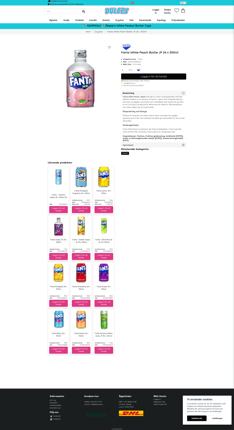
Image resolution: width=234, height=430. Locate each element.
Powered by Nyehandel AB (117, 429)
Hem (88, 31)
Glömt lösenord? (160, 404)
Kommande (145, 20)
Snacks (106, 20)
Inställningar (217, 418)
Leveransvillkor (55, 405)
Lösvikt (93, 20)
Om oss (53, 400)
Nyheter (53, 20)
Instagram (57, 419)
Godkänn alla (197, 418)
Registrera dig (159, 402)
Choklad (79, 20)
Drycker (120, 20)
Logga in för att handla (154, 76)
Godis (66, 20)
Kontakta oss (55, 408)
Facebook (57, 416)
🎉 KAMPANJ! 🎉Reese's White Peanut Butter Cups (117, 25)
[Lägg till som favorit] (177, 10)
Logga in (157, 399)
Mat (132, 20)
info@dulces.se (96, 404)
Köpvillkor (54, 403)
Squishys (161, 20)
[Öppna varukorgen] (183, 10)
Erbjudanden (178, 20)
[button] (132, 2)
